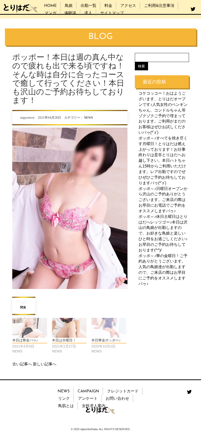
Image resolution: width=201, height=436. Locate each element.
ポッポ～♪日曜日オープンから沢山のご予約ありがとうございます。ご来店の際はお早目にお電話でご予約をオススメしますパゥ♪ (163, 200)
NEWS (88, 117)
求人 (88, 13)
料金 (108, 6)
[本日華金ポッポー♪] (108, 328)
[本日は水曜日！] (69, 328)
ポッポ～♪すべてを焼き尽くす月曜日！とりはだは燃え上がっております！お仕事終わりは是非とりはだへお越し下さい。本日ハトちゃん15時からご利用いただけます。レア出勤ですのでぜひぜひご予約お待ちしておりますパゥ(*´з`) (163, 160)
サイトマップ (112, 13)
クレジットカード (122, 391)
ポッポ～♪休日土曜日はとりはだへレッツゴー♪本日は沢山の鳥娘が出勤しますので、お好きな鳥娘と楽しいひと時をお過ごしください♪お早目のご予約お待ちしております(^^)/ (163, 233)
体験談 (70, 13)
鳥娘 (69, 6)
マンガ (50, 13)
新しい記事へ (44, 364)
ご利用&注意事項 (159, 6)
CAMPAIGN (88, 391)
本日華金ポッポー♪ (106, 340)
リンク (64, 399)
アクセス (128, 6)
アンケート (88, 399)
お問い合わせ (117, 399)
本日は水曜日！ (64, 340)
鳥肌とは (66, 406)
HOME (50, 6)
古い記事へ (22, 364)
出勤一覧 (88, 6)
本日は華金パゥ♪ (25, 340)
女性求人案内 (93, 406)
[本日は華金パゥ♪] (29, 328)
